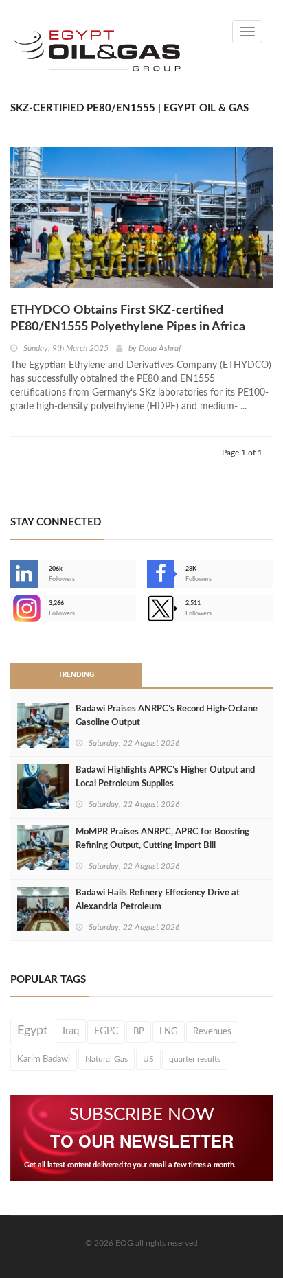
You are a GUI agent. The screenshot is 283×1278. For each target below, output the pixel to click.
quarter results (194, 1059)
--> (11, 608)
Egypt (32, 1031)
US (148, 1059)
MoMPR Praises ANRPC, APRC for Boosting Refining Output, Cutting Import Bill (162, 839)
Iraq (71, 1031)
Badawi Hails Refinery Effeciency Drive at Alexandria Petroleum (158, 900)
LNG (168, 1031)
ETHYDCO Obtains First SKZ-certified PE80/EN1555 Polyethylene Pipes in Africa (127, 318)
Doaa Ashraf (160, 348)
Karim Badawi (43, 1059)
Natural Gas (106, 1059)
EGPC (106, 1031)
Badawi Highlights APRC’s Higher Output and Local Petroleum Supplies (165, 777)
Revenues (212, 1031)
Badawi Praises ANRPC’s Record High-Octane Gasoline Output (167, 716)
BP (138, 1031)
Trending (76, 675)
